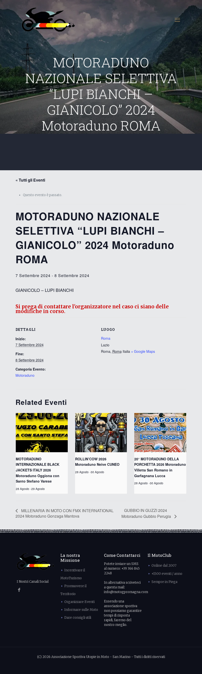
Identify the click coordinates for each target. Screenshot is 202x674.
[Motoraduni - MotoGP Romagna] (48, 19)
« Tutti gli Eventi (30, 180)
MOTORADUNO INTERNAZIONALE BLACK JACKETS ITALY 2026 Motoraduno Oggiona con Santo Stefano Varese (37, 470)
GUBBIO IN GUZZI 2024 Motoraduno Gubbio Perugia (146, 513)
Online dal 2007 (164, 565)
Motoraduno (25, 375)
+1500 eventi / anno (167, 574)
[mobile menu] (177, 20)
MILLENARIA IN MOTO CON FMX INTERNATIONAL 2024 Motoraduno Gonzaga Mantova (65, 513)
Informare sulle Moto (81, 610)
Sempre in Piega (164, 582)
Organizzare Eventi (79, 602)
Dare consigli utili (77, 618)
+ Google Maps (143, 351)
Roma (105, 338)
